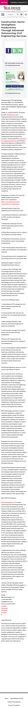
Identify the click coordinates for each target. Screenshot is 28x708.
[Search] (18, 14)
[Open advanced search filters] (21, 14)
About (6, 698)
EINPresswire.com (12, 114)
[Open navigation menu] (2, 14)
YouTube (4, 612)
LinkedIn (4, 606)
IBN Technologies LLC (8, 502)
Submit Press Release (14, 702)
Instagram (4, 608)
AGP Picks (4, 2)
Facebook (4, 610)
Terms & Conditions (14, 705)
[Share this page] (26, 14)
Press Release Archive (16, 698)
